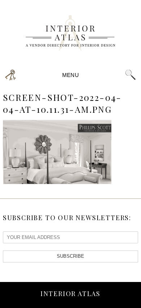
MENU (70, 75)
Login (10, 75)
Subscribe (70, 256)
